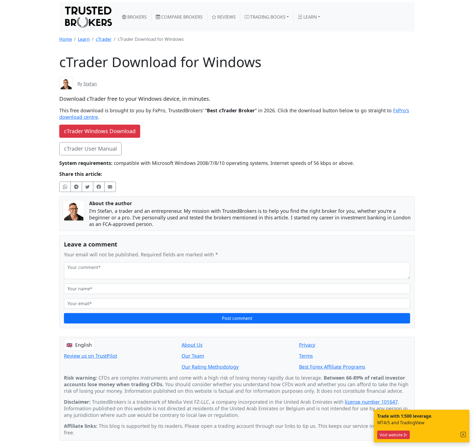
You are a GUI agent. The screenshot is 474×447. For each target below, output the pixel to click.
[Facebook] (99, 187)
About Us (192, 345)
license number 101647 (371, 402)
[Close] (463, 434)
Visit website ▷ (393, 434)
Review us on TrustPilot (90, 356)
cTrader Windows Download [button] (100, 131)
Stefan (90, 84)
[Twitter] (87, 187)
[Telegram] (76, 187)
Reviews (226, 17)
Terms (306, 356)
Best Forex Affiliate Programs (332, 366)
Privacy (307, 345)
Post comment (237, 318)
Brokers (136, 17)
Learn (309, 17)
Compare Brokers (181, 17)
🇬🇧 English (79, 345)
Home (65, 39)
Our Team (193, 356)
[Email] (110, 187)
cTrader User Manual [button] (90, 148)
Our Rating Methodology (210, 366)
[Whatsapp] (65, 187)
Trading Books (267, 17)
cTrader (104, 39)
